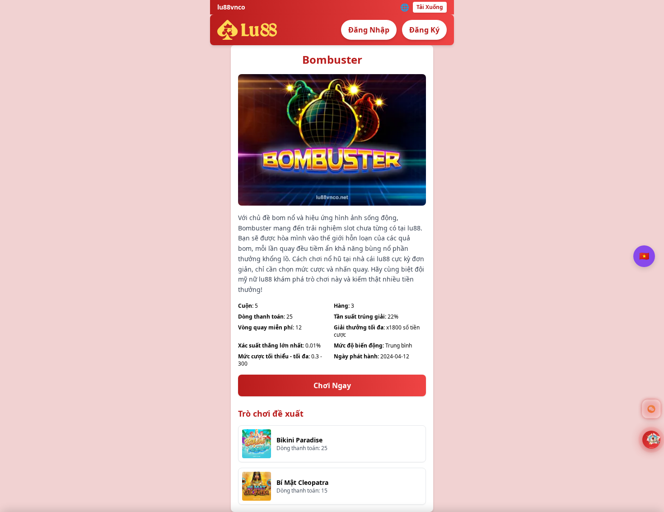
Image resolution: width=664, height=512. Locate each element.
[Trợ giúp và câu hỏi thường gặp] (651, 409)
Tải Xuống (429, 7)
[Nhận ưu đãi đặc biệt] (651, 440)
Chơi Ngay (332, 385)
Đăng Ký (424, 30)
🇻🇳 (644, 255)
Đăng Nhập (368, 30)
